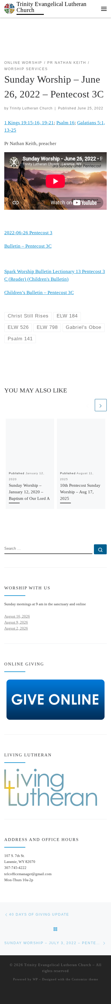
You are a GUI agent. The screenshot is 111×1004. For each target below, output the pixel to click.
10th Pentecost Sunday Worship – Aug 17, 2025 (80, 492)
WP (35, 979)
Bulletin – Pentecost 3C (28, 246)
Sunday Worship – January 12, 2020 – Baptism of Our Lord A (29, 492)
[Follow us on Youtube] (23, 528)
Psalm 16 (65, 122)
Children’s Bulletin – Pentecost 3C (39, 292)
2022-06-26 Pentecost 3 (28, 232)
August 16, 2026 (17, 616)
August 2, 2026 (16, 628)
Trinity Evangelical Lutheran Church (57, 965)
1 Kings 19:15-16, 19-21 (29, 122)
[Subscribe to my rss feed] (6, 528)
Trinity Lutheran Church (31, 108)
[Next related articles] (101, 405)
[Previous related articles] (88, 405)
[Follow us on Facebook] (15, 528)
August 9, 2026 (16, 622)
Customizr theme (85, 979)
